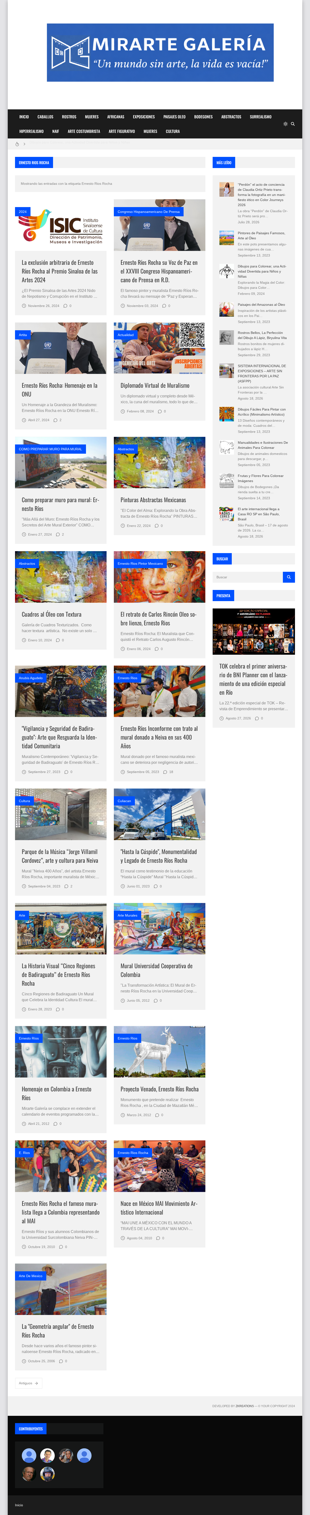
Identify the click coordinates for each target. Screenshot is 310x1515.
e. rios (24, 1153)
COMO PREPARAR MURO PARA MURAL (50, 449)
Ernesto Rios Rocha (133, 1153)
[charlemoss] (29, 1474)
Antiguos (25, 1383)
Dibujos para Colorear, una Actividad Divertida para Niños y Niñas (262, 271)
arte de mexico (30, 1276)
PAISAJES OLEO (174, 117)
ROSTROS (69, 117)
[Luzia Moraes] (66, 1455)
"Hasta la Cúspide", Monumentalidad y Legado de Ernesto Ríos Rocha (159, 855)
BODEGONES (203, 117)
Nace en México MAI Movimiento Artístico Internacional (159, 1207)
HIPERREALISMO (31, 131)
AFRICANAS (115, 117)
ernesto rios (127, 678)
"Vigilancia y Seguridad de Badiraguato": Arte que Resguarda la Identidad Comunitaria (59, 737)
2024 (23, 212)
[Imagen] (61, 225)
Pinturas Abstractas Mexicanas (153, 499)
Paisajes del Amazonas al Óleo (261, 304)
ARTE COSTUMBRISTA (84, 131)
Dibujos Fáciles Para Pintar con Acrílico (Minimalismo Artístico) (77, 144)
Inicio (19, 1505)
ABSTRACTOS (231, 117)
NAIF (55, 131)
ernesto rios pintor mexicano (140, 563)
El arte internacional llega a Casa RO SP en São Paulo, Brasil (259, 514)
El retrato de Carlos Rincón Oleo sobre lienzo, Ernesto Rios (159, 618)
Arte (22, 915)
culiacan (124, 801)
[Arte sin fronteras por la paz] (47, 1455)
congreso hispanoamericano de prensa (149, 212)
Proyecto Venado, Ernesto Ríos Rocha (160, 1088)
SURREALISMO (260, 117)
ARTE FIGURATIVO (122, 131)
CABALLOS (45, 117)
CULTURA (173, 131)
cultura (24, 801)
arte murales (127, 915)
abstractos (126, 449)
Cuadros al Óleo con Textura (51, 614)
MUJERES (92, 117)
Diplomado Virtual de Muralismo (155, 385)
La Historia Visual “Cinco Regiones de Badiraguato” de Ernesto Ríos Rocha (58, 974)
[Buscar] (293, 123)
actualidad (126, 335)
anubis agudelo (31, 678)
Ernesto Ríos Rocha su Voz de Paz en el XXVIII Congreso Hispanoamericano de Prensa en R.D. (159, 271)
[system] (285, 123)
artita (23, 335)
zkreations (245, 1406)
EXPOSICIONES (144, 117)
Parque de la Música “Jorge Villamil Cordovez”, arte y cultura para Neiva (60, 855)
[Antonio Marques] (29, 1455)
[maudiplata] (47, 1474)
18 (171, 772)
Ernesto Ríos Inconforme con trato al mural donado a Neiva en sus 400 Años (159, 737)
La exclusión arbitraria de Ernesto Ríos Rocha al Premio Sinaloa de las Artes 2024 (60, 271)
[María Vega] (84, 1455)
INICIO (24, 117)
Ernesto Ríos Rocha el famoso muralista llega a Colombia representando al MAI (61, 1212)
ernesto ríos (29, 1038)
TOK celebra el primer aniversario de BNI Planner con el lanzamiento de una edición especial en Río (253, 678)
